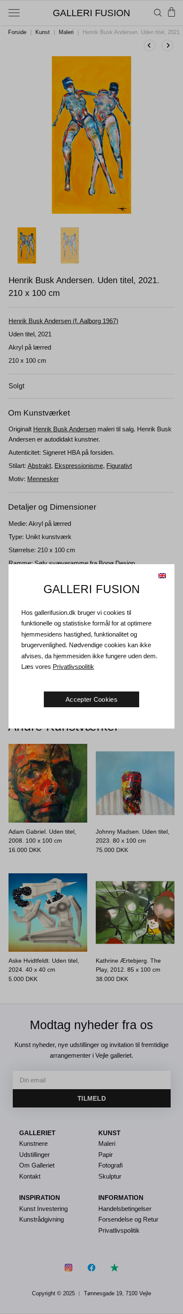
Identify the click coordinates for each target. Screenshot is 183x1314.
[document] (91, 657)
